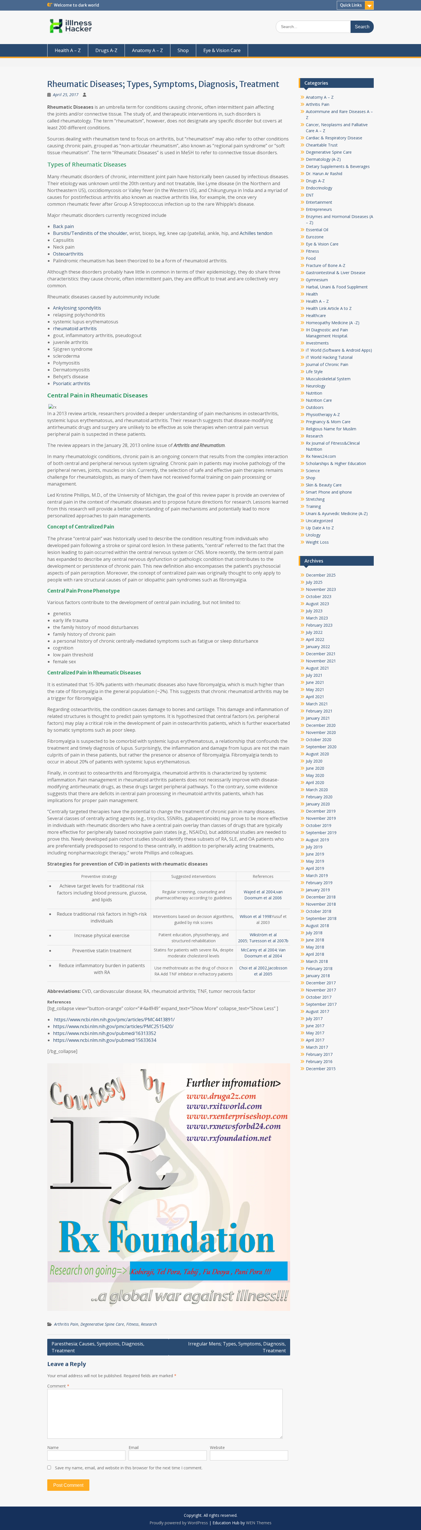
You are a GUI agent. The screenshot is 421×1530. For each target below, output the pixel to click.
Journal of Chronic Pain (327, 364)
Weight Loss (317, 542)
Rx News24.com (321, 456)
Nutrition (314, 393)
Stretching (315, 499)
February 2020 (319, 796)
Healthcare (316, 315)
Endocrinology (319, 188)
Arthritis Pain (66, 1324)
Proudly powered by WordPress (178, 1522)
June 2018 (315, 940)
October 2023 (318, 596)
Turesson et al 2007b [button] (268, 940)
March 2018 (317, 961)
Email (134, 1447)
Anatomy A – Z (147, 50)
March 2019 (317, 875)
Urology (313, 535)
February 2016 (319, 1061)
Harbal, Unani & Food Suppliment (337, 287)
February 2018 (319, 968)
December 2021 (321, 653)
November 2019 (321, 818)
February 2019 (319, 882)
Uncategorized (319, 520)
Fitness (132, 1324)
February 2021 (319, 711)
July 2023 (314, 610)
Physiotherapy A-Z (323, 414)
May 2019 (315, 861)
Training (313, 506)
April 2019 (315, 868)
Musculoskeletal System (328, 378)
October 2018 (318, 911)
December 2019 (321, 811)
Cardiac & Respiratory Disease (334, 137)
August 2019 (317, 839)
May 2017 (315, 1033)
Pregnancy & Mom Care (328, 421)
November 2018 (321, 904)
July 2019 (314, 847)
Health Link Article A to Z (329, 308)
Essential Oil (317, 229)
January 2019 (318, 889)
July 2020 (314, 761)
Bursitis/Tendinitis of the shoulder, (90, 233)
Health (312, 294)
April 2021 (315, 696)
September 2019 (321, 832)
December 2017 (321, 982)
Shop (183, 50)
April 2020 (315, 782)
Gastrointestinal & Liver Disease (335, 272)
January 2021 (318, 718)
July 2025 (314, 582)
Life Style (314, 371)
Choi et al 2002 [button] (253, 968)
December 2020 (321, 725)
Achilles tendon (256, 233)
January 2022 (318, 646)
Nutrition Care (319, 400)
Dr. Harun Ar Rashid (324, 173)
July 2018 (314, 932)
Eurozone (315, 237)
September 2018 (321, 918)
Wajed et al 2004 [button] (259, 891)
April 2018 (315, 954)
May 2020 (315, 775)
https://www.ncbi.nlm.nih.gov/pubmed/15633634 (104, 1040)
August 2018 (317, 925)
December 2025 (321, 575)
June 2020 (315, 768)
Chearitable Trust (322, 145)
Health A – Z (68, 50)
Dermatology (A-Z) (323, 159)
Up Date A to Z (320, 528)
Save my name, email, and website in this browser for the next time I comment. (128, 1467)
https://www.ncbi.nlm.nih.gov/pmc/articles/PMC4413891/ (114, 1019)
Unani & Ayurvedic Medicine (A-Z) (337, 513)
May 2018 (315, 947)
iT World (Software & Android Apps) (339, 350)
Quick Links (351, 5)
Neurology (315, 386)
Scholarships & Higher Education (336, 463)
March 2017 (317, 1047)
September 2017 (321, 1004)
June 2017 (315, 1025)
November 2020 (321, 732)
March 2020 (317, 789)
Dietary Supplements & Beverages (338, 166)
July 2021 (314, 675)
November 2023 (321, 589)
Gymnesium (317, 279)
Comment (58, 1386)
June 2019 (315, 854)
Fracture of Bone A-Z (325, 265)
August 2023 (317, 603)
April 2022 (315, 639)
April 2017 (315, 1040)
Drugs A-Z (106, 50)
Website (217, 1447)
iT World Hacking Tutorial (329, 357)
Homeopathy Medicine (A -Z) (332, 322)
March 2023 (317, 618)
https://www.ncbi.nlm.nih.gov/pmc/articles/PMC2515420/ (113, 1026)
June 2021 (315, 682)
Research (149, 1324)
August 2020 (317, 754)
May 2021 (315, 689)
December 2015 (321, 1068)
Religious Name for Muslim (331, 429)
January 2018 (318, 975)
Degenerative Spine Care (102, 1324)
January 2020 (318, 804)
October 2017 (318, 997)
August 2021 (317, 668)
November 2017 (321, 990)
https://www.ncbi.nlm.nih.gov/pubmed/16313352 (104, 1033)
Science (313, 470)
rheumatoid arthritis (75, 328)
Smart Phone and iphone (329, 492)
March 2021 (317, 703)
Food (311, 258)
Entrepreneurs (319, 209)
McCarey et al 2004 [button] (259, 950)
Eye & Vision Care (222, 50)
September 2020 (321, 746)
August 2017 (317, 1011)
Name (53, 1447)
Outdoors (315, 407)
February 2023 (319, 625)
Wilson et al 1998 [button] (256, 916)
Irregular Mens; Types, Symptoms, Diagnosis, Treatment (237, 1347)
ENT (310, 195)
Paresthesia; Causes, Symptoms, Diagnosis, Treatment (98, 1347)
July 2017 (314, 1018)
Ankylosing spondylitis (77, 308)
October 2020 (318, 739)
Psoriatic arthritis (71, 383)
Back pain (63, 226)
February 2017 (319, 1054)
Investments (317, 343)
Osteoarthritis (68, 254)
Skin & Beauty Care (324, 485)
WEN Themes (259, 1522)
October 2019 (318, 825)
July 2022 (314, 632)
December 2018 (321, 897)
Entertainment (319, 202)
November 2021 (321, 661)
